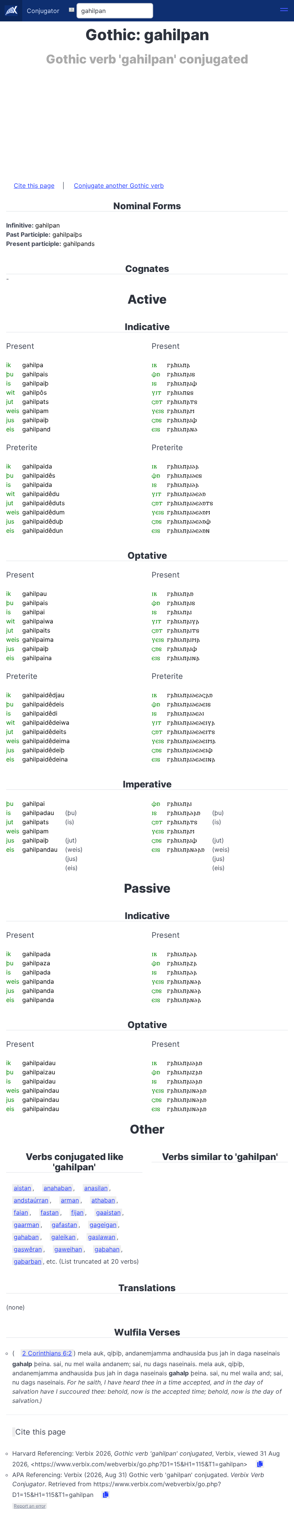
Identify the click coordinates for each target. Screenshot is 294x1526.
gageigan (103, 1224)
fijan (77, 1212)
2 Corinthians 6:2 (47, 1353)
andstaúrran (31, 1200)
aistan (22, 1188)
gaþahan (107, 1249)
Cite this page (34, 185)
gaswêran (28, 1249)
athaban (103, 1200)
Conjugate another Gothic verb (119, 185)
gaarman (26, 1224)
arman (70, 1200)
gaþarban (27, 1261)
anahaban (58, 1188)
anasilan (96, 1188)
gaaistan (108, 1212)
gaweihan (68, 1249)
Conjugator (43, 11)
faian (21, 1212)
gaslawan (101, 1237)
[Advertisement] (147, 119)
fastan (50, 1212)
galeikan (63, 1237)
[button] (284, 10)
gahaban (26, 1237)
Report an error (30, 1506)
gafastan (64, 1224)
